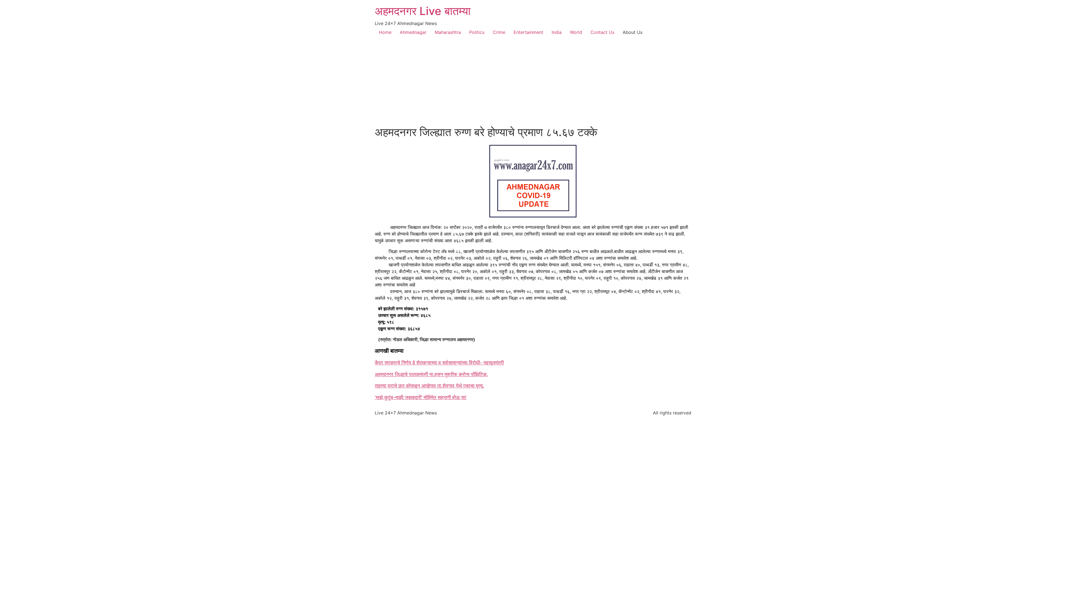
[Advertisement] (533, 84)
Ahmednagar (413, 32)
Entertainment (528, 32)
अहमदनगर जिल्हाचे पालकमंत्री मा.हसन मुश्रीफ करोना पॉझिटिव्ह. (431, 374)
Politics (476, 32)
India (557, 32)
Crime (499, 32)
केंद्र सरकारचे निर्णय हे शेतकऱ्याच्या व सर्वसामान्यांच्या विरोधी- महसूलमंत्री (439, 363)
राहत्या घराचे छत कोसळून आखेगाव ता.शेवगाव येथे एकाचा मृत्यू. (429, 386)
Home (385, 32)
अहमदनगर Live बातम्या (423, 11)
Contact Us (602, 32)
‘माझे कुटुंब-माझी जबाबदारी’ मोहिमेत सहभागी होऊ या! (420, 397)
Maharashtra (448, 32)
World (576, 32)
